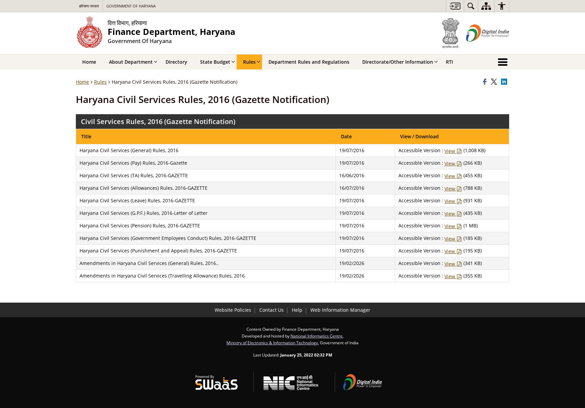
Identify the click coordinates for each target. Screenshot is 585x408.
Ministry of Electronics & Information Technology (272, 342)
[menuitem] (471, 6)
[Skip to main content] (455, 6)
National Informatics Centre (316, 336)
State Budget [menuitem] (215, 62)
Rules (100, 82)
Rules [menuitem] (249, 62)
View (450, 151)
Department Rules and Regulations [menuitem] (308, 62)
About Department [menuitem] (131, 62)
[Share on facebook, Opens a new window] (486, 82)
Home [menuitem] (89, 62)
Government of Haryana (131, 5)
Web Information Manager (340, 310)
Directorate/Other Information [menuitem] (397, 62)
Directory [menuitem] (176, 62)
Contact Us (271, 310)
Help (297, 310)
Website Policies (233, 310)
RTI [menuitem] (449, 62)
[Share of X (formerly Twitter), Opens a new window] (495, 82)
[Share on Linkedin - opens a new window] (505, 82)
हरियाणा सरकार (89, 5)
